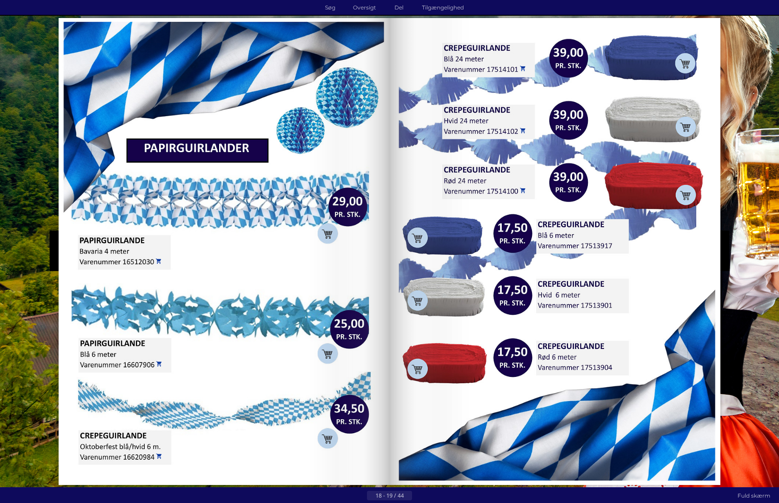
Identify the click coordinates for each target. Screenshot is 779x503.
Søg (330, 7)
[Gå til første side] (345, 496)
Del (398, 7)
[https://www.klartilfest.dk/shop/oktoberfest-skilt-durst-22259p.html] (679, 146)
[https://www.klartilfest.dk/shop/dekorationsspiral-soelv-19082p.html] (332, 400)
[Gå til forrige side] (360, 496)
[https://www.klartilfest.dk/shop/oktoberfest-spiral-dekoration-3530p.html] (355, 155)
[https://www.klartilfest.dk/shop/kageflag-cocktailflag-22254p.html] (583, 249)
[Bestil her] (140, 363)
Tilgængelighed (443, 7)
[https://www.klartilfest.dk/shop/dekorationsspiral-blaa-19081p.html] (115, 285)
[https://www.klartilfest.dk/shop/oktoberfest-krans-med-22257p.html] (440, 121)
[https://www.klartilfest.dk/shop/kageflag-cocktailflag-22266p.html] (472, 357)
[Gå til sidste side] (433, 496)
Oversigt (364, 7)
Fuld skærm (754, 495)
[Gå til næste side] (419, 496)
